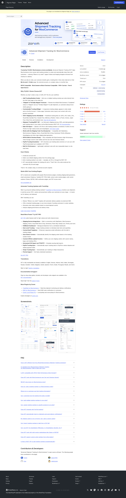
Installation (40, 60)
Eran (25, 461)
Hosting (8, 481)
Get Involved (78, 476)
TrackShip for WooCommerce (54, 190)
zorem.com (35, 296)
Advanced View (84, 98)
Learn (53, 476)
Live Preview (101, 52)
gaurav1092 (54, 458)
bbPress (101, 481)
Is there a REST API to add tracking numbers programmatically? (38, 441)
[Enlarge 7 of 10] (55, 329)
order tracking (102, 88)
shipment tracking (101, 90)
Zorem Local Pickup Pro (29, 292)
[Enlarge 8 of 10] (55, 341)
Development (50, 60)
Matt (100, 478)
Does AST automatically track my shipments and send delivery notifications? (41, 414)
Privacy (7, 483)
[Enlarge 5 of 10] (55, 306)
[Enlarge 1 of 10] (36, 306)
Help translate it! (76, 11)
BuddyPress (102, 483)
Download (92, 52)
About (7, 476)
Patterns (31, 483)
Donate (77, 481)
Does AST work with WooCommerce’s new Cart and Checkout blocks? (40, 377)
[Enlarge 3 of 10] (36, 331)
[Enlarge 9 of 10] (73, 306)
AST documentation (26, 277)
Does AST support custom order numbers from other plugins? (37, 437)
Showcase (31, 476)
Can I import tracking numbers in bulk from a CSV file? (35, 423)
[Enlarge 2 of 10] (36, 319)
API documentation (65, 124)
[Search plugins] (21, 16)
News (7, 478)
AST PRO (23, 218)
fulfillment (95, 88)
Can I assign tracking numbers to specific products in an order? (38, 405)
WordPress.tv (56, 483)
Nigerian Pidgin (23, 490)
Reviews (31, 60)
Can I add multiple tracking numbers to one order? (34, 400)
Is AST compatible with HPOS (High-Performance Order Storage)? (39, 373)
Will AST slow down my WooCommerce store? (33, 382)
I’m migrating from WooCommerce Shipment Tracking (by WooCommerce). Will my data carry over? (35, 367)
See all (103, 124)
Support (103, 60)
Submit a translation (34, 268)
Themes (31, 478)
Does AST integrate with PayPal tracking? (32, 409)
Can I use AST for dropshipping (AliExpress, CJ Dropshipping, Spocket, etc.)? (41, 428)
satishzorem (54, 461)
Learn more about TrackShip (28, 211)
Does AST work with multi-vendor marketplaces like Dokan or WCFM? (40, 432)
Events (77, 478)
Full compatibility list (26, 182)
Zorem (32, 53)
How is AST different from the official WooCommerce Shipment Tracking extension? (43, 362)
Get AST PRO (24, 255)
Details (24, 60)
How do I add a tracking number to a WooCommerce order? (37, 386)
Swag (77, 483)
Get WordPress (119, 2)
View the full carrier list (50, 120)
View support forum (85, 140)
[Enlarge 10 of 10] (73, 319)
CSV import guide (54, 128)
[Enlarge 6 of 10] (55, 322)
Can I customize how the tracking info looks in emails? (35, 395)
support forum (35, 281)
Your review (83, 124)
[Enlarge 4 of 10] (36, 346)
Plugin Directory (10, 7)
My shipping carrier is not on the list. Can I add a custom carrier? (38, 418)
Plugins (30, 481)
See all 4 (103, 84)
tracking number (101, 93)
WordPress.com (102, 476)
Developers (55, 481)
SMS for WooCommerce (29, 290)
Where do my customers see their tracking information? (35, 391)
